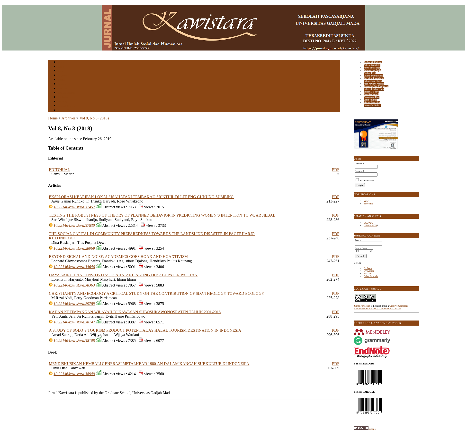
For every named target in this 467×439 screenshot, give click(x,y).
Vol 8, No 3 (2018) (94, 118)
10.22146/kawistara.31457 (74, 207)
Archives (62, 88)
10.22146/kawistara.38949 (74, 374)
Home (61, 62)
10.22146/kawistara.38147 (74, 322)
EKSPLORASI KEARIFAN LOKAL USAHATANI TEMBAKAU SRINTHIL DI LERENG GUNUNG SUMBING (141, 197)
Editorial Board (371, 91)
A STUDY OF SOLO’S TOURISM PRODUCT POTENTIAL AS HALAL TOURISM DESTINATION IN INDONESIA (145, 330)
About (61, 66)
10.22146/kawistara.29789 (74, 304)
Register (62, 75)
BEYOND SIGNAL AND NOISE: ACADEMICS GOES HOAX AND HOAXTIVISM (118, 256)
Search (61, 79)
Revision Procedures (374, 78)
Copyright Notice (372, 105)
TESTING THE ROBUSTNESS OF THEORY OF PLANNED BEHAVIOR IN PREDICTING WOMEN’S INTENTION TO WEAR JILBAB (162, 215)
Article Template (372, 65)
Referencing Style (372, 70)
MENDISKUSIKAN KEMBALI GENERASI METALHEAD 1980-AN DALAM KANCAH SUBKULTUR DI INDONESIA (149, 364)
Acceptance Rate (371, 97)
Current (62, 84)
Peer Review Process (374, 83)
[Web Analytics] (361, 429)
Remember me (367, 180)
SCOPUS (368, 222)
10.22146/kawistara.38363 (74, 285)
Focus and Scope (372, 67)
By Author (369, 271)
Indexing (62, 101)
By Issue (368, 268)
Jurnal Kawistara (362, 305)
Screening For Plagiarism (376, 86)
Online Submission (373, 75)
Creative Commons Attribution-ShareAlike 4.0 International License (381, 307)
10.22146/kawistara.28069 (74, 248)
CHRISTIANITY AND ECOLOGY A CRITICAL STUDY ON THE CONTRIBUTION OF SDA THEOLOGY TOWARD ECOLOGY (156, 293)
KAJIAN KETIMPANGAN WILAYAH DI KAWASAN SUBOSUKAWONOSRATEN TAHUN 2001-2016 (135, 312)
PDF (335, 170)
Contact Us (64, 110)
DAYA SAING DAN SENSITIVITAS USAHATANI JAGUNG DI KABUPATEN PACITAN (123, 275)
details (372, 429)
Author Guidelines (373, 62)
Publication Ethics (373, 81)
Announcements (66, 93)
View (366, 201)
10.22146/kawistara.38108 (74, 340)
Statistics (63, 97)
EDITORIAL (59, 170)
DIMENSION (370, 225)
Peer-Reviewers (371, 94)
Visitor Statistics (372, 102)
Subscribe (368, 203)
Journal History (66, 106)
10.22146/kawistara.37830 (74, 225)
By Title (368, 273)
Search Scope (361, 248)
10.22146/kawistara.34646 (74, 267)
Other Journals (371, 276)
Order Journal (370, 99)
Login (61, 71)
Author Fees (370, 73)
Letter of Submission (374, 89)
